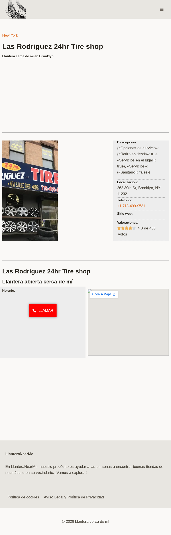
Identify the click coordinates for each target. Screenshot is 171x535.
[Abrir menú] (161, 9)
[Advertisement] (85, 93)
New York (10, 35)
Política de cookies (23, 497)
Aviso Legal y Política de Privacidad (74, 497)
